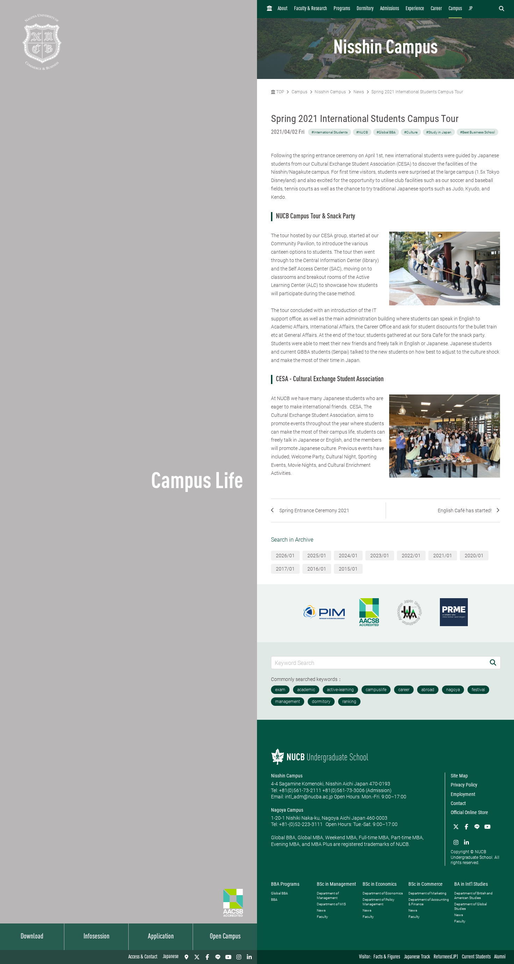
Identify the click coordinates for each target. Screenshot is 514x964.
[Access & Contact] (186, 957)
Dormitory (365, 9)
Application (161, 936)
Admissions (389, 9)
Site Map (459, 775)
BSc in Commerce (425, 884)
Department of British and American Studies (473, 895)
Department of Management (328, 895)
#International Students (330, 132)
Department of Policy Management (378, 902)
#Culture (410, 132)
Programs (342, 9)
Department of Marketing (427, 893)
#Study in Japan (438, 132)
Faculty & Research (310, 9)
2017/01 (285, 569)
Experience (415, 9)
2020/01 (474, 555)
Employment (463, 794)
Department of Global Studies (470, 906)
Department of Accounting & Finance (428, 902)
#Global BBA (386, 132)
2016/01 (316, 569)
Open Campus (225, 936)
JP (471, 9)
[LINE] (218, 957)
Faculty (322, 917)
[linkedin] (249, 957)
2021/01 (442, 555)
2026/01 (285, 555)
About (282, 9)
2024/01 (348, 555)
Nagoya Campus (287, 810)
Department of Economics (383, 893)
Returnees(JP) (446, 957)
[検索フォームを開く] (501, 9)
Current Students (476, 957)
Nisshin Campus (330, 91)
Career (436, 9)
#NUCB (362, 132)
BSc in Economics (380, 884)
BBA (274, 899)
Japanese (171, 956)
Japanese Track (417, 957)
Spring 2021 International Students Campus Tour (417, 91)
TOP (279, 91)
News (359, 91)
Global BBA (279, 893)
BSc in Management (336, 884)
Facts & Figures (386, 957)
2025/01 (316, 555)
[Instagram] (239, 957)
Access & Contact (142, 957)
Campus (455, 9)
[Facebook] (207, 957)
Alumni (500, 957)
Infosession (96, 936)
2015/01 (348, 569)
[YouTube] (228, 957)
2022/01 (411, 555)
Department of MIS (331, 904)
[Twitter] (197, 957)
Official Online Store (469, 812)
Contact (458, 803)
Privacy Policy (464, 785)
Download (32, 936)
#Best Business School (477, 132)
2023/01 (379, 555)
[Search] (493, 663)
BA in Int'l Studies (471, 884)
